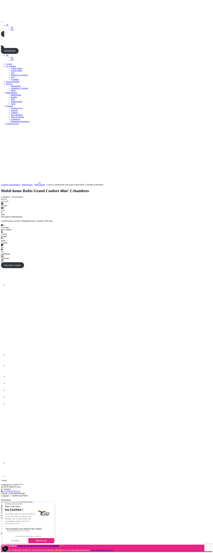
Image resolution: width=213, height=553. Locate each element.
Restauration (16, 86)
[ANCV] (11, 397)
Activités (14, 110)
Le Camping (11, 66)
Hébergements (11, 93)
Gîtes (13, 99)
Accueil (9, 64)
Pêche (13, 90)
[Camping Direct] (15, 476)
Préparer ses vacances (19, 75)
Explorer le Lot (17, 108)
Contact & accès (12, 124)
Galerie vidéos (16, 70)
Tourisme (9, 106)
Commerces (15, 119)
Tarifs (13, 104)
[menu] (2, 21)
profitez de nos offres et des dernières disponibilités (38, 546)
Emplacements (16, 101)
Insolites (14, 97)
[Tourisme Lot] (9, 366)
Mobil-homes (16, 95)
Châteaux (14, 113)
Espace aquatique (12, 82)
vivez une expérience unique (102, 550)
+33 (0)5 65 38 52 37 (11, 491)
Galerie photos (16, 68)
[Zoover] (11, 404)
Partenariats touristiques (20, 121)
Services (9, 84)
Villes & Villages (17, 117)
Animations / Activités (19, 88)
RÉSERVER (9, 51)
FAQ (13, 77)
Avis (12, 73)
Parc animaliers (17, 115)
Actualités (15, 79)
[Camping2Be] (14, 285)
